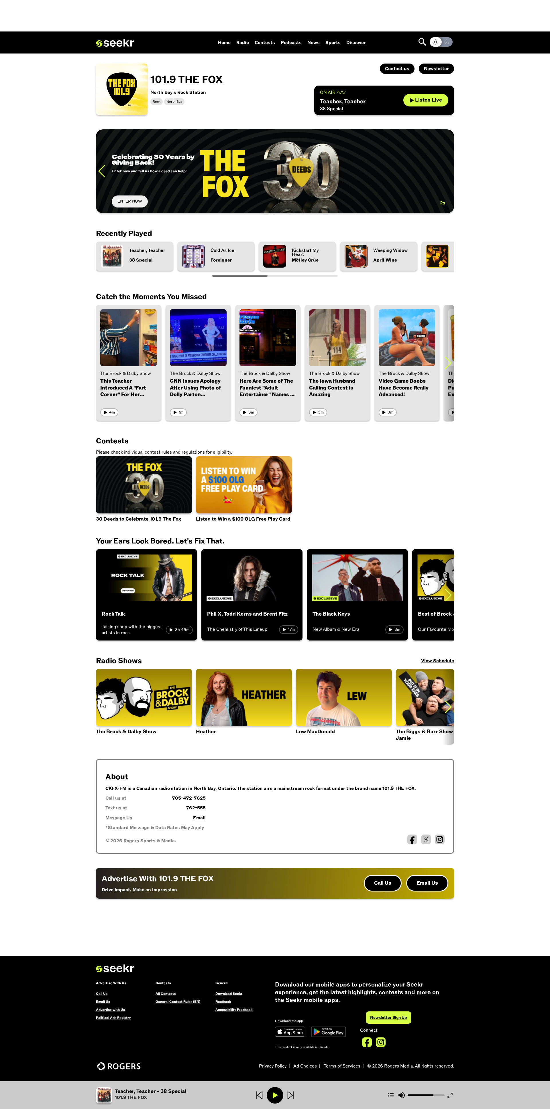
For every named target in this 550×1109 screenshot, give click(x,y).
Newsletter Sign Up (388, 1017)
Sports (333, 42)
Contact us (397, 69)
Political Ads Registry (113, 1017)
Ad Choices (305, 1066)
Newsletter (436, 69)
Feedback (223, 1001)
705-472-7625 (189, 798)
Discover (356, 42)
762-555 (196, 808)
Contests (265, 42)
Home (224, 42)
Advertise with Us (110, 1009)
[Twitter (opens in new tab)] (426, 839)
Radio (242, 42)
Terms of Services (342, 1066)
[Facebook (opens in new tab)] (412, 839)
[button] (344, 707)
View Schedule (437, 661)
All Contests (166, 993)
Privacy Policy (272, 1066)
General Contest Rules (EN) (178, 1001)
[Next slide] (448, 171)
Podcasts (291, 42)
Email (199, 818)
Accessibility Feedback (234, 1009)
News (313, 42)
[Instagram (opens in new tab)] (440, 839)
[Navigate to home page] (115, 43)
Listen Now (127, 201)
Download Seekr (228, 993)
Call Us (382, 883)
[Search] (422, 42)
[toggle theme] (441, 42)
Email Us (427, 883)
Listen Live (428, 100)
